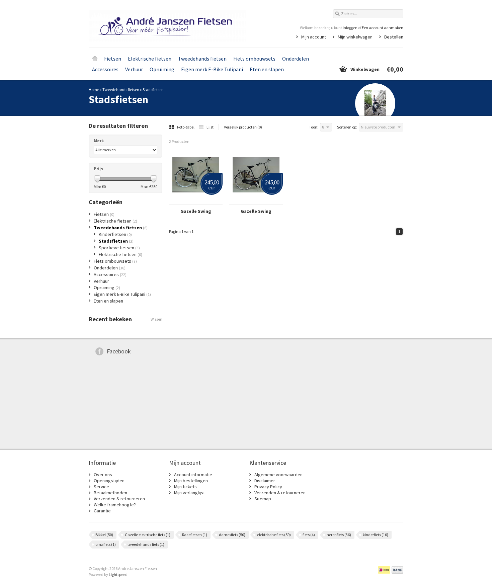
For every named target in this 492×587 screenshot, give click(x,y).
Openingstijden (109, 481)
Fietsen (112, 58)
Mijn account (313, 37)
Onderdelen (295, 58)
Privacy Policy (268, 487)
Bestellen (393, 37)
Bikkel (104, 534)
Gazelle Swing (195, 211)
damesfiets (232, 534)
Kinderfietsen (115, 234)
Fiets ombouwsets (254, 58)
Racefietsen (194, 534)
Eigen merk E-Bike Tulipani (212, 69)
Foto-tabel (186, 127)
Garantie (102, 511)
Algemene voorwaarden (278, 475)
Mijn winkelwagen (355, 37)
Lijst (210, 127)
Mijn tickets (185, 487)
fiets (309, 534)
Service (101, 487)
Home (95, 58)
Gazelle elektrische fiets (147, 534)
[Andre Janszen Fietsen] (167, 23)
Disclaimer (264, 481)
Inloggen (350, 27)
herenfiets (339, 534)
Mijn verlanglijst (189, 493)
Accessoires (105, 69)
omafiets (105, 544)
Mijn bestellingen (191, 481)
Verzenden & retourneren (119, 499)
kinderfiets (375, 534)
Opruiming (162, 69)
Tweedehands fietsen (202, 58)
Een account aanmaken (382, 27)
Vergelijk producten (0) (243, 127)
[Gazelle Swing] (196, 201)
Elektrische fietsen (149, 58)
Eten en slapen (267, 69)
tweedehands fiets (146, 544)
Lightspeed (118, 574)
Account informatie (193, 475)
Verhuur (134, 69)
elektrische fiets (274, 534)
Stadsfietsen (153, 89)
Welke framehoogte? (115, 505)
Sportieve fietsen (119, 248)
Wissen (156, 319)
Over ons (103, 475)
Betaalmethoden (110, 493)
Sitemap (262, 499)
